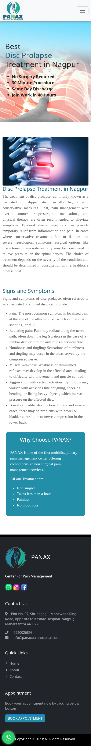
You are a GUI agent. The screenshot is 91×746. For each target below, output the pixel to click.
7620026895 (22, 632)
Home (14, 663)
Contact (16, 676)
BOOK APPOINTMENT (25, 718)
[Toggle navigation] (82, 10)
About (14, 670)
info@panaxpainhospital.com (36, 637)
